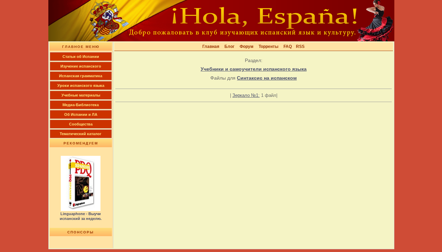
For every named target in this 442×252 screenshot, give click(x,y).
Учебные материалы (80, 95)
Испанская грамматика (80, 76)
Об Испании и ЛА (80, 114)
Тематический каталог (81, 134)
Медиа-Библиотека (81, 105)
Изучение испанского (80, 66)
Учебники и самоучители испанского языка (254, 69)
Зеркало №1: (246, 95)
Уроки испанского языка (80, 85)
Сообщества (81, 124)
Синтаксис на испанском (267, 78)
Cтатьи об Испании (81, 56)
